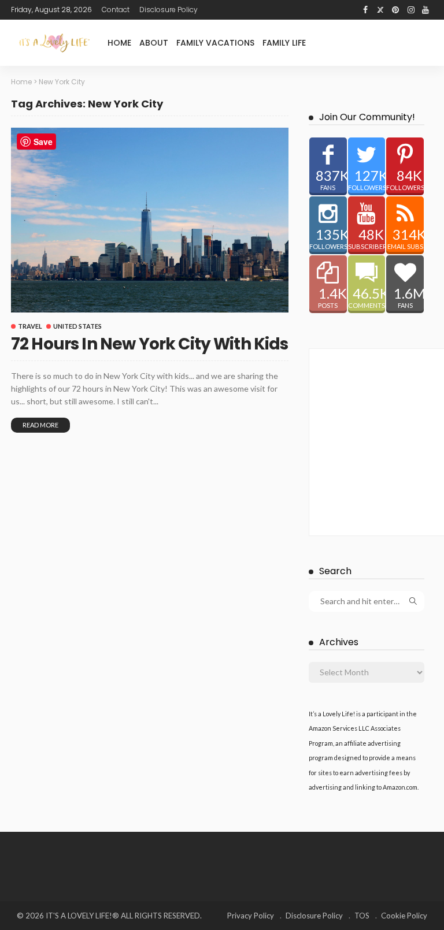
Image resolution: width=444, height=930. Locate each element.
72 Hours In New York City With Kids (149, 344)
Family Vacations (215, 43)
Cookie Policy (404, 915)
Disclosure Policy (168, 9)
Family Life (284, 43)
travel (30, 326)
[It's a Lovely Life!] (54, 42)
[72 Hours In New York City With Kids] (149, 220)
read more (40, 425)
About (153, 43)
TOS (361, 915)
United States (77, 326)
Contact (116, 9)
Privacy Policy (250, 915)
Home (119, 43)
